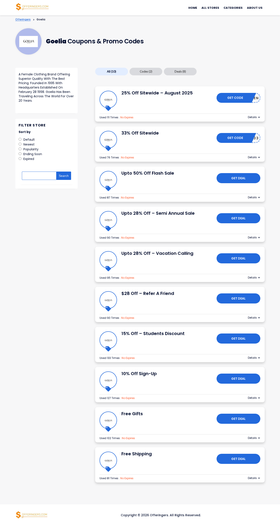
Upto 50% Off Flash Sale (147, 173)
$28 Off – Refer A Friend (147, 293)
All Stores (210, 8)
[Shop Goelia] (28, 41)
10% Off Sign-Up (139, 374)
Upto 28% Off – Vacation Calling (157, 253)
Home (192, 8)
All (111, 71)
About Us (254, 8)
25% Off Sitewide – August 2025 (157, 93)
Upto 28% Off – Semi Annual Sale (158, 213)
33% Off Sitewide (140, 133)
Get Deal (238, 178)
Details (252, 117)
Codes (146, 71)
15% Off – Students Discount (153, 333)
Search (64, 175)
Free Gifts (132, 414)
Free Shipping (136, 454)
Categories (233, 8)
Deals (180, 71)
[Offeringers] (32, 6)
